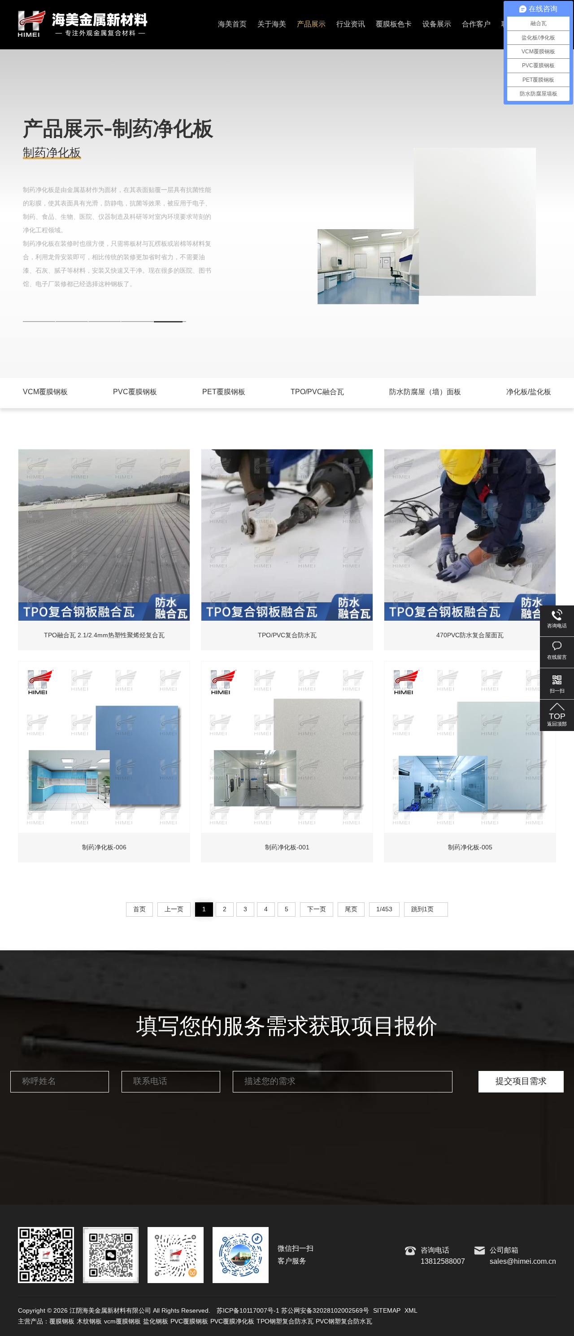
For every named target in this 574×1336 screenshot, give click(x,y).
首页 (139, 909)
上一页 (174, 909)
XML (410, 1311)
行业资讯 (350, 24)
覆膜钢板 (61, 1322)
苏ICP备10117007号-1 (248, 1311)
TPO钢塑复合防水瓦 (285, 1322)
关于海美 (271, 24)
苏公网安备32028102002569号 (325, 1311)
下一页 (316, 909)
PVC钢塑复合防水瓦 (344, 1322)
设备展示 (436, 24)
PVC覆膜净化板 (232, 1322)
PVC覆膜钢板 (189, 1322)
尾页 (351, 909)
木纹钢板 (89, 1322)
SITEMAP (386, 1311)
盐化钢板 (155, 1322)
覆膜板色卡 (394, 24)
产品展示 (311, 24)
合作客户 (476, 24)
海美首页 (232, 24)
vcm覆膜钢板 (122, 1322)
